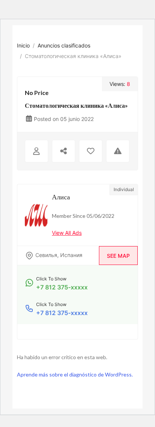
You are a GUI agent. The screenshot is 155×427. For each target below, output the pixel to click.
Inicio (23, 45)
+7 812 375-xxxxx (62, 287)
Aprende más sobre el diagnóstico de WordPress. (75, 374)
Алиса (61, 197)
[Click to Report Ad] (117, 151)
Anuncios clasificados (64, 45)
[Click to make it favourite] (90, 151)
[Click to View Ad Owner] (36, 151)
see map (118, 256)
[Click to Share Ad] (63, 151)
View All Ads (67, 233)
